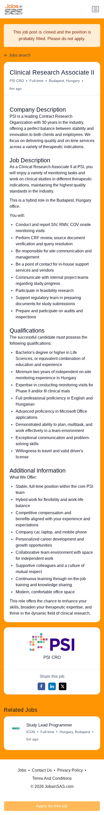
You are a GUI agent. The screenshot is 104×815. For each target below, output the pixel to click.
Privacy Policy (70, 770)
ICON (30, 732)
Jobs (22, 770)
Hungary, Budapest (75, 732)
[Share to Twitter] (62, 686)
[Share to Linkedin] (52, 686)
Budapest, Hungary (64, 81)
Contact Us (42, 770)
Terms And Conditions (52, 778)
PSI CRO (17, 81)
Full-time (36, 81)
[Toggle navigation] (95, 9)
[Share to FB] (41, 686)
